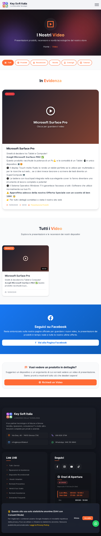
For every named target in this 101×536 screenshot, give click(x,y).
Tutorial (86, 62)
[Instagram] (64, 466)
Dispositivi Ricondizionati (19, 475)
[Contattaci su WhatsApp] (95, 523)
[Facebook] (57, 466)
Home (46, 46)
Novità (55, 62)
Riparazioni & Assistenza (19, 470)
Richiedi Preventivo (17, 484)
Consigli (70, 62)
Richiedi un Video (52, 382)
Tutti (9, 62)
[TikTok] (78, 466)
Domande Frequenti (17, 498)
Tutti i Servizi (14, 465)
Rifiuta (76, 518)
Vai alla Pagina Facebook (52, 342)
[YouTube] (71, 466)
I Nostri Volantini (15, 479)
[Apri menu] (97, 5)
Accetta (87, 518)
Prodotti (23, 62)
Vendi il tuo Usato (16, 488)
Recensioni (41, 62)
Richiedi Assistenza (17, 493)
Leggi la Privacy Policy (39, 525)
